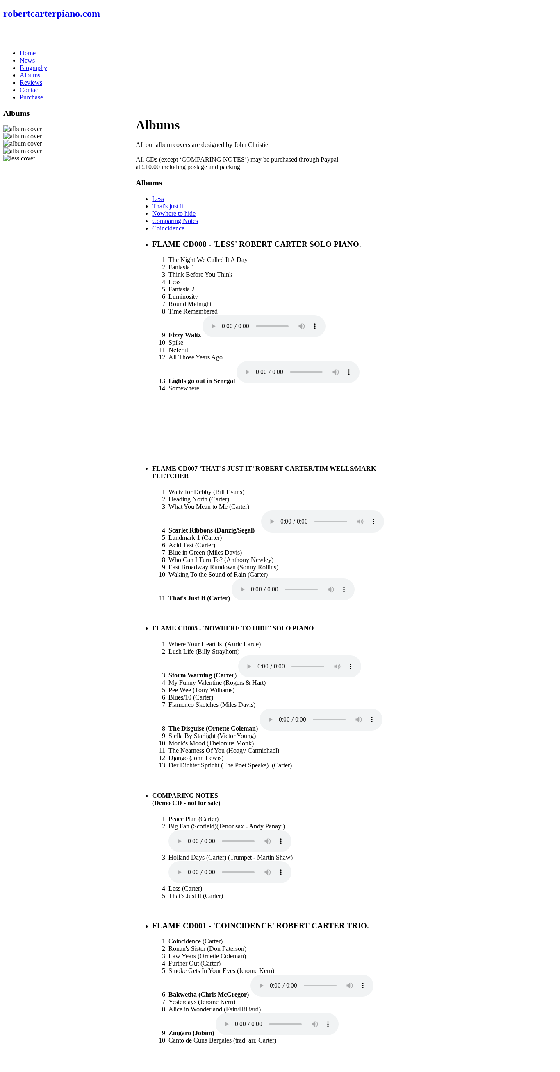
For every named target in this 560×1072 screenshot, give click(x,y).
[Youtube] (41, 34)
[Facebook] (10, 34)
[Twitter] (26, 34)
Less (158, 198)
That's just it (167, 206)
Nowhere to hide (174, 213)
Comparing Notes (175, 220)
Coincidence (168, 228)
